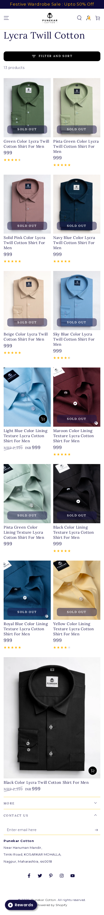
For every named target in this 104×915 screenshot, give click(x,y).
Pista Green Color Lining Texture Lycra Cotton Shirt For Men (24, 532)
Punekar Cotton (43, 900)
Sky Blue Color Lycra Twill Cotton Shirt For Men (74, 339)
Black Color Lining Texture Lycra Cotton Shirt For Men (73, 532)
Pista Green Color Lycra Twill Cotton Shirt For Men (76, 146)
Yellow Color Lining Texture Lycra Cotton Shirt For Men (73, 628)
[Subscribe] (97, 830)
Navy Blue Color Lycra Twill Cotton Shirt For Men (74, 242)
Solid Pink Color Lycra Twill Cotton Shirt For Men (24, 242)
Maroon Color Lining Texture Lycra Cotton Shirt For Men (73, 435)
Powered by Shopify (52, 905)
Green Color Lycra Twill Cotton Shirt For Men (26, 144)
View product (43, 419)
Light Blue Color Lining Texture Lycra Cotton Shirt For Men (26, 435)
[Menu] (6, 18)
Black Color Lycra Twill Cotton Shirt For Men (46, 782)
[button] (79, 18)
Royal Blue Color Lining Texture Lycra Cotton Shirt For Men (26, 628)
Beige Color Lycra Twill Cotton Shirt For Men (26, 337)
